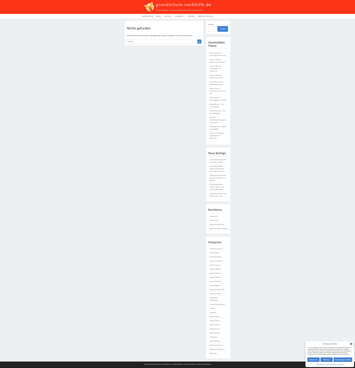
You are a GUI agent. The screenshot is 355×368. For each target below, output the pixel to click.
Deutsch (168, 16)
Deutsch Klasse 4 (216, 277)
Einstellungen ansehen (343, 360)
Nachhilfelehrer (215, 341)
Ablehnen (326, 360)
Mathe (158, 16)
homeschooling (215, 294)
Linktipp (212, 308)
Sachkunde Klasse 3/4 (217, 349)
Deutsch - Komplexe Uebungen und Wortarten (217, 135)
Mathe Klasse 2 (215, 321)
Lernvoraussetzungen (217, 304)
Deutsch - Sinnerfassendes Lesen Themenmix (218, 119)
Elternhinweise (215, 285)
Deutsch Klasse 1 (216, 265)
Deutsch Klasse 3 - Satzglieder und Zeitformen (216, 68)
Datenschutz (214, 220)
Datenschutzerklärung (331, 364)
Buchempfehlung (216, 257)
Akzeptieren (313, 360)
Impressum (341, 364)
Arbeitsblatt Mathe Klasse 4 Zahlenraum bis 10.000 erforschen (217, 168)
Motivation (213, 337)
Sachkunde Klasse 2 (216, 345)
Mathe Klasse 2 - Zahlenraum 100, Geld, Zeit (217, 91)
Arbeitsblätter (147, 16)
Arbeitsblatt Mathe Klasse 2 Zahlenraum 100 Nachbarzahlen (217, 186)
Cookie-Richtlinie (320, 364)
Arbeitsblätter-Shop (205, 16)
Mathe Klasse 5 (215, 333)
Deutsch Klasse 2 (216, 269)
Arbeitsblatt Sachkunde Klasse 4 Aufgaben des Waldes (218, 177)
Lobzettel (213, 312)
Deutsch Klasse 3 (216, 273)
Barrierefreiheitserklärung (219, 229)
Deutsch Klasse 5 (216, 281)
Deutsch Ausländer (216, 261)
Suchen (211, 24)
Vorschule (191, 16)
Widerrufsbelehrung (217, 224)
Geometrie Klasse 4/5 (217, 290)
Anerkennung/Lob (216, 249)
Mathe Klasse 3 (215, 325)
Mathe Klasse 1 (215, 317)
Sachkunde (179, 16)
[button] (351, 344)
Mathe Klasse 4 (215, 329)
